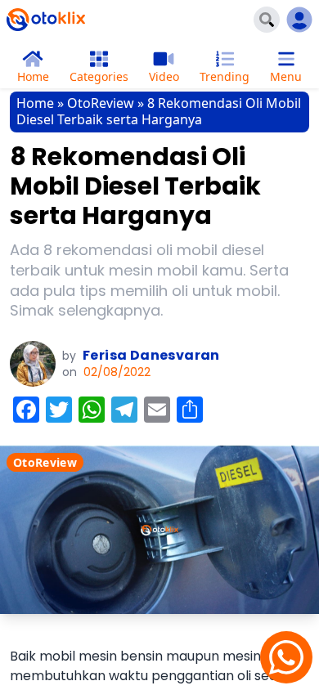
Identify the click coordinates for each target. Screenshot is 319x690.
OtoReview (100, 103)
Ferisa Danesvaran (151, 355)
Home (35, 103)
